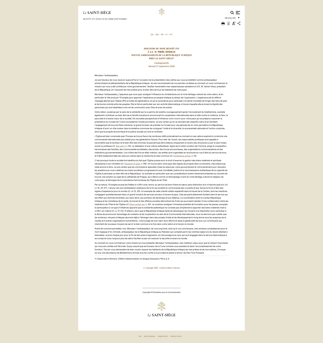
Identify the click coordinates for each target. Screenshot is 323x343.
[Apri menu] (237, 12)
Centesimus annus (182, 156)
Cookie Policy (163, 336)
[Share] (239, 24)
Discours (102, 19)
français (230, 19)
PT (171, 34)
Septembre (121, 19)
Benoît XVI (89, 19)
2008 (111, 19)
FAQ (140, 336)
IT (167, 34)
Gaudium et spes (132, 163)
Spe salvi (120, 146)
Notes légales (149, 336)
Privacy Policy (176, 336)
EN (157, 34)
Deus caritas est (136, 204)
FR (162, 34)
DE (152, 34)
